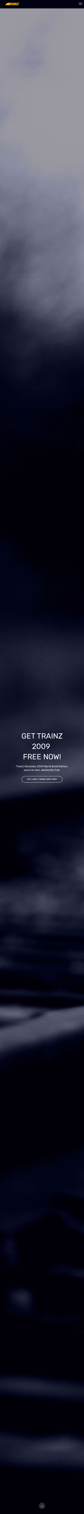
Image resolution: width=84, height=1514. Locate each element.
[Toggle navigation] (80, 4)
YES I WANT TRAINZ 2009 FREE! (42, 779)
